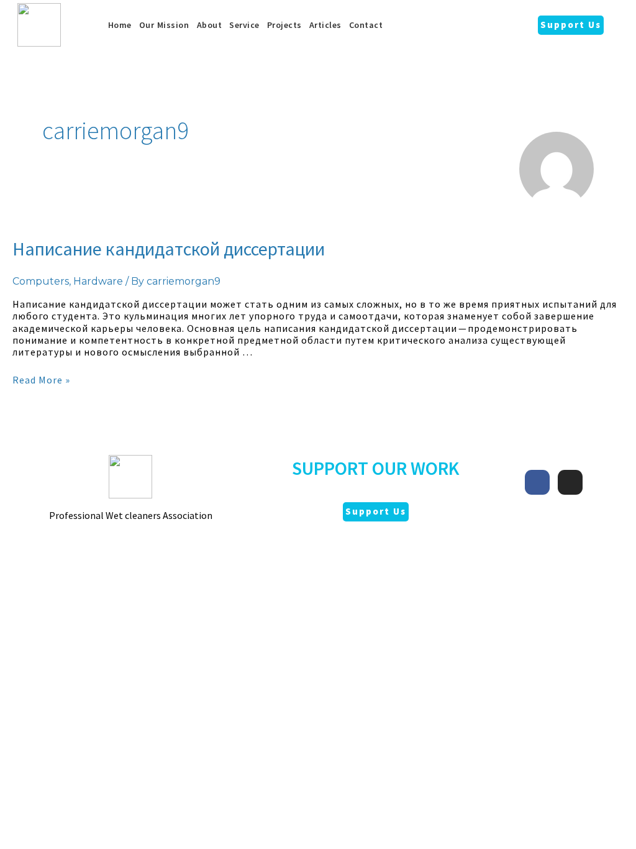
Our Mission (164, 24)
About (209, 24)
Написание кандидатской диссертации (168, 248)
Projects (284, 24)
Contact (366, 24)
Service (244, 24)
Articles (325, 24)
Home (120, 24)
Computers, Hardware (67, 281)
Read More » (41, 380)
